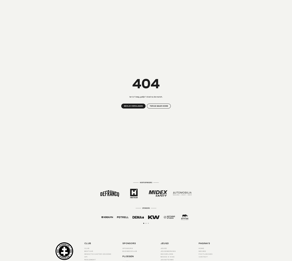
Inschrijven (167, 254)
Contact (203, 257)
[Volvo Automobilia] (182, 193)
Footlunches (206, 254)
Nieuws (202, 251)
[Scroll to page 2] (146, 223)
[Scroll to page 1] (144, 223)
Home (201, 248)
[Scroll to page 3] (148, 223)
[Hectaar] (134, 193)
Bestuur (88, 251)
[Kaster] (109, 217)
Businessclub (130, 251)
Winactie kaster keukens (97, 254)
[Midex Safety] (158, 193)
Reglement (90, 260)
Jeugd (164, 248)
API (86, 257)
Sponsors (128, 248)
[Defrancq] (109, 193)
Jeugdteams (167, 260)
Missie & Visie (168, 257)
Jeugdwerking (168, 251)
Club (86, 248)
